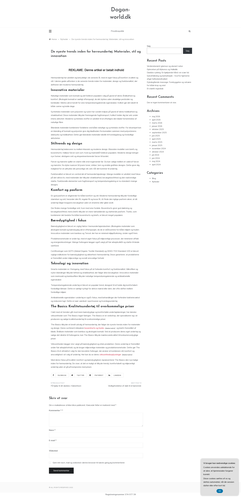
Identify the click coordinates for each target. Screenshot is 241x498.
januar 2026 (157, 126)
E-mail (52, 440)
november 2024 (159, 148)
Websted (53, 450)
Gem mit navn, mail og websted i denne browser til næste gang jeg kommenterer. (89, 462)
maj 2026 (156, 116)
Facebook (62, 375)
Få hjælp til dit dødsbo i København (66, 386)
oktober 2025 (158, 129)
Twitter (80, 375)
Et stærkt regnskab (155, 88)
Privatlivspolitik (117, 31)
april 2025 (156, 139)
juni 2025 (156, 135)
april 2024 (156, 164)
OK (220, 491)
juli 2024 (155, 155)
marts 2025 (157, 142)
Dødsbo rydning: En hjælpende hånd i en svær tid (168, 72)
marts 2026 (157, 123)
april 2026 (156, 120)
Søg (148, 46)
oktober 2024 (158, 152)
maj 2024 (156, 161)
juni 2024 (156, 158)
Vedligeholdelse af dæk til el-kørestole (124, 386)
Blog (154, 178)
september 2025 (159, 132)
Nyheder (155, 181)
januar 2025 (157, 145)
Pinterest (99, 375)
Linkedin (117, 375)
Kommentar (55, 410)
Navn (52, 430)
